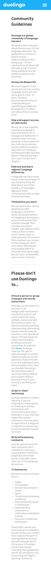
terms (18, 348)
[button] (45, 5)
